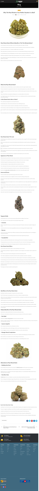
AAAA (8, 448)
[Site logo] (19, 1)
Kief (20, 449)
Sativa (1, 448)
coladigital (18, 14)
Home (18, 6)
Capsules (34, 448)
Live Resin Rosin (22, 451)
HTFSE (21, 446)
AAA (8, 449)
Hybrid (2, 449)
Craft (8, 446)
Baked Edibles (29, 446)
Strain (20, 6)
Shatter (21, 454)
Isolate (21, 448)
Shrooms (34, 446)
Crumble (15, 449)
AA (7, 451)
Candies (28, 448)
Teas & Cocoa (28, 454)
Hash (14, 454)
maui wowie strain (4, 420)
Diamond (15, 451)
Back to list (19, 427)
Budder (15, 446)
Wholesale (2, 451)
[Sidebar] (1, 148)
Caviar (14, 448)
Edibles (34, 449)
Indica (1, 446)
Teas (33, 451)
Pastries (28, 451)
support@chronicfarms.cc (7, 440)
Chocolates (28, 449)
